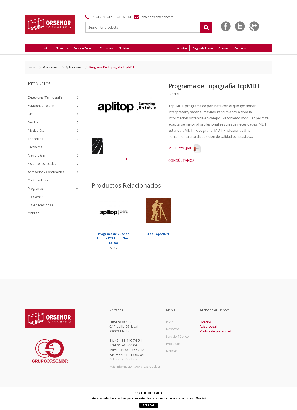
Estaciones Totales (41, 106)
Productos (106, 48)
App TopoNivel (158, 234)
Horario (205, 322)
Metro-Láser (36, 155)
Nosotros (62, 48)
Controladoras (38, 180)
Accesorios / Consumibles (46, 172)
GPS (31, 114)
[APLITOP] (127, 107)
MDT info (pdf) (180, 148)
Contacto (240, 48)
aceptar (149, 405)
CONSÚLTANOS (181, 160)
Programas (50, 67)
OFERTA (34, 213)
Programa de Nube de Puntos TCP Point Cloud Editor (114, 238)
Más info (201, 398)
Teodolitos (35, 139)
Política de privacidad (215, 331)
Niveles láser (37, 130)
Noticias (124, 48)
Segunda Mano (203, 48)
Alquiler (182, 48)
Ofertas (223, 48)
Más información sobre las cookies (135, 366)
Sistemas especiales (42, 164)
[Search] (206, 27)
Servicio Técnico (84, 48)
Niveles (33, 122)
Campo (38, 197)
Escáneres (35, 147)
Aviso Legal (208, 326)
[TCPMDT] (97, 146)
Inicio (47, 48)
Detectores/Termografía (45, 97)
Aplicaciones (73, 67)
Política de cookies (123, 359)
